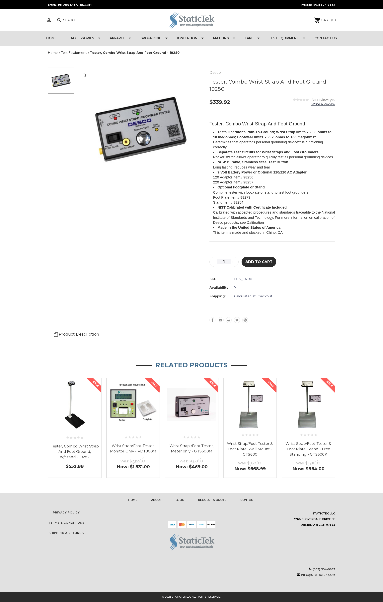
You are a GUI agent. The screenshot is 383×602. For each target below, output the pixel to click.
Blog (180, 500)
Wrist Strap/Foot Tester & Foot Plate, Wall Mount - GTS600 (250, 449)
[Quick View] (75, 429)
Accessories (82, 38)
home (132, 500)
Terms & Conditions (66, 522)
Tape (249, 38)
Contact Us (326, 38)
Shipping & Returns (66, 533)
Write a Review (323, 104)
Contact (247, 500)
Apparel (117, 38)
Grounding (150, 38)
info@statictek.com (318, 575)
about (156, 500)
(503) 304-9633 (324, 4)
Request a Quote (212, 500)
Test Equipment (284, 38)
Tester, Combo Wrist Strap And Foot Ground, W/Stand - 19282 (75, 451)
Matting (221, 38)
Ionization (187, 38)
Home (51, 38)
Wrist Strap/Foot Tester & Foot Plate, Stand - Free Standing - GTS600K (308, 449)
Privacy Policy (66, 512)
